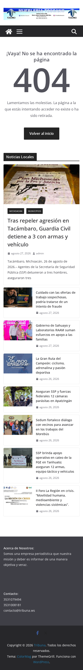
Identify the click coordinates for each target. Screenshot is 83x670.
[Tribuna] (9, 31)
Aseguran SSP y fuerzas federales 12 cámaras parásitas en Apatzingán (54, 396)
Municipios (34, 211)
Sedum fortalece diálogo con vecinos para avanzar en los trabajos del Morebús (54, 427)
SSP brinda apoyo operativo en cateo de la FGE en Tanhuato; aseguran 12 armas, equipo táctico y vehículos (55, 462)
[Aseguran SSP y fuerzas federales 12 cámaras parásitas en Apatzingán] (18, 399)
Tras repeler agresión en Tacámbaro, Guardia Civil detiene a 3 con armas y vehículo (39, 232)
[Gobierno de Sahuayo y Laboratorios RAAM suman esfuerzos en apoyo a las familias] (18, 335)
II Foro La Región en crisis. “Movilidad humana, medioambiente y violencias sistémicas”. (55, 498)
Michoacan (15, 211)
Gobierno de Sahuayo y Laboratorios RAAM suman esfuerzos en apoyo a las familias (55, 332)
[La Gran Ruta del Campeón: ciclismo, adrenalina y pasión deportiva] (18, 369)
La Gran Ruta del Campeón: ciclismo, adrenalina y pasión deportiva (50, 365)
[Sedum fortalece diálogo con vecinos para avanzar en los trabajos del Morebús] (18, 430)
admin (40, 253)
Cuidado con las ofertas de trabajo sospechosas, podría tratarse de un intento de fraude (55, 299)
